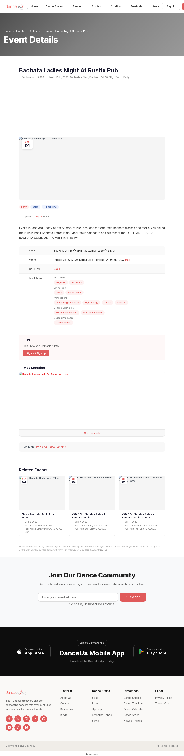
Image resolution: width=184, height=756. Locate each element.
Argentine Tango (102, 714)
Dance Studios (132, 697)
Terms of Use (163, 703)
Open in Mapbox (93, 433)
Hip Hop (97, 709)
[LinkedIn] (35, 718)
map (127, 259)
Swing (95, 720)
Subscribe (133, 597)
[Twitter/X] (17, 718)
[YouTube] (9, 727)
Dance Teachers (133, 703)
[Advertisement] (92, 108)
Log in (38, 216)
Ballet (95, 703)
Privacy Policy (163, 697)
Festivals (137, 6)
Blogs (63, 714)
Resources (66, 709)
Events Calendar (133, 709)
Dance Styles (54, 6)
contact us (101, 549)
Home (34, 6)
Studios (116, 6)
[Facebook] (9, 718)
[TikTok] (17, 727)
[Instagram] (26, 718)
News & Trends (133, 720)
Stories (97, 6)
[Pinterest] (43, 718)
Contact (65, 703)
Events (77, 6)
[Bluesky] (26, 727)
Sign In (171, 6)
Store (155, 6)
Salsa (33, 31)
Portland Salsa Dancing (51, 446)
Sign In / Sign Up (36, 353)
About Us (65, 697)
